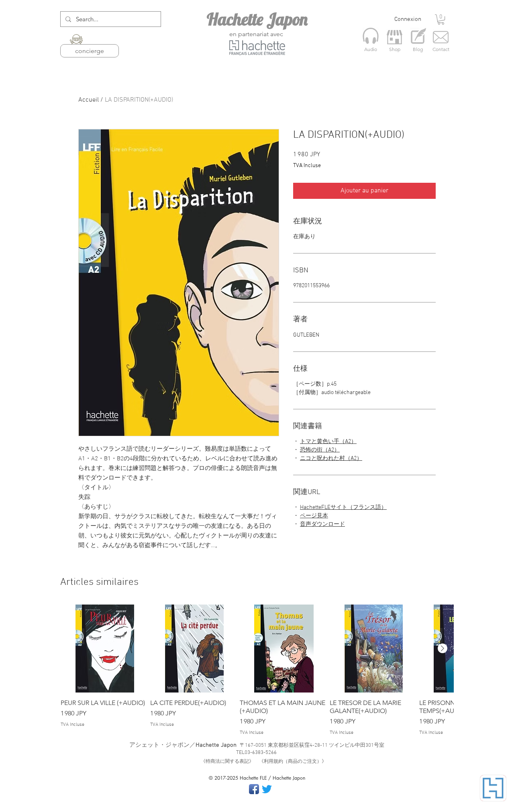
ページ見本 (314, 516)
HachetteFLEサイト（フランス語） (343, 507)
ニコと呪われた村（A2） (331, 458)
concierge (89, 51)
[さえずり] (267, 789)
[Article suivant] (442, 648)
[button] (441, 19)
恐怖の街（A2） (320, 450)
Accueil (88, 100)
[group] (257, 670)
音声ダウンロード (322, 524)
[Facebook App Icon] (254, 789)
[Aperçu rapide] (105, 649)
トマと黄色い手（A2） (328, 441)
